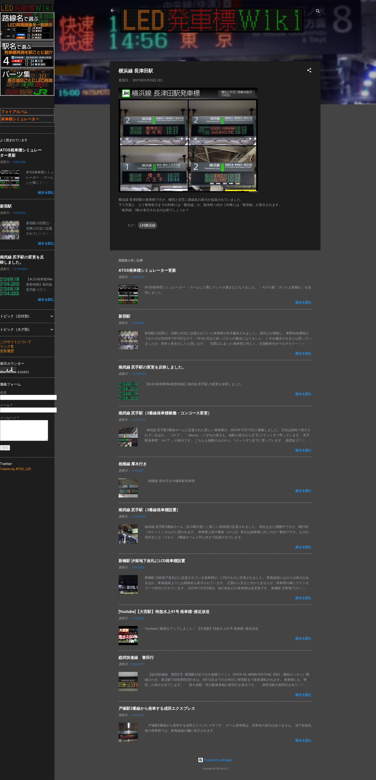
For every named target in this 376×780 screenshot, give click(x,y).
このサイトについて (15, 342)
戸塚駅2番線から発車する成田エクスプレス (157, 708)
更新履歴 (7, 351)
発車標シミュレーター (20, 119)
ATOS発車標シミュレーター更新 (147, 270)
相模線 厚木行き (133, 464)
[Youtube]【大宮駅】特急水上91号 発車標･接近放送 (164, 611)
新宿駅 (124, 316)
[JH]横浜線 (147, 225)
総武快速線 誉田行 (136, 657)
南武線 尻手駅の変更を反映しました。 (152, 367)
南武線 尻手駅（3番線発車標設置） (149, 509)
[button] (309, 71)
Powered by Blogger (218, 760)
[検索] (318, 11)
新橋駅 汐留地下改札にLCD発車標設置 (152, 560)
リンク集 (7, 346)
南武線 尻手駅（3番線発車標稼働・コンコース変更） (165, 413)
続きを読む (303, 302)
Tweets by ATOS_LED (15, 469)
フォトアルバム (14, 112)
